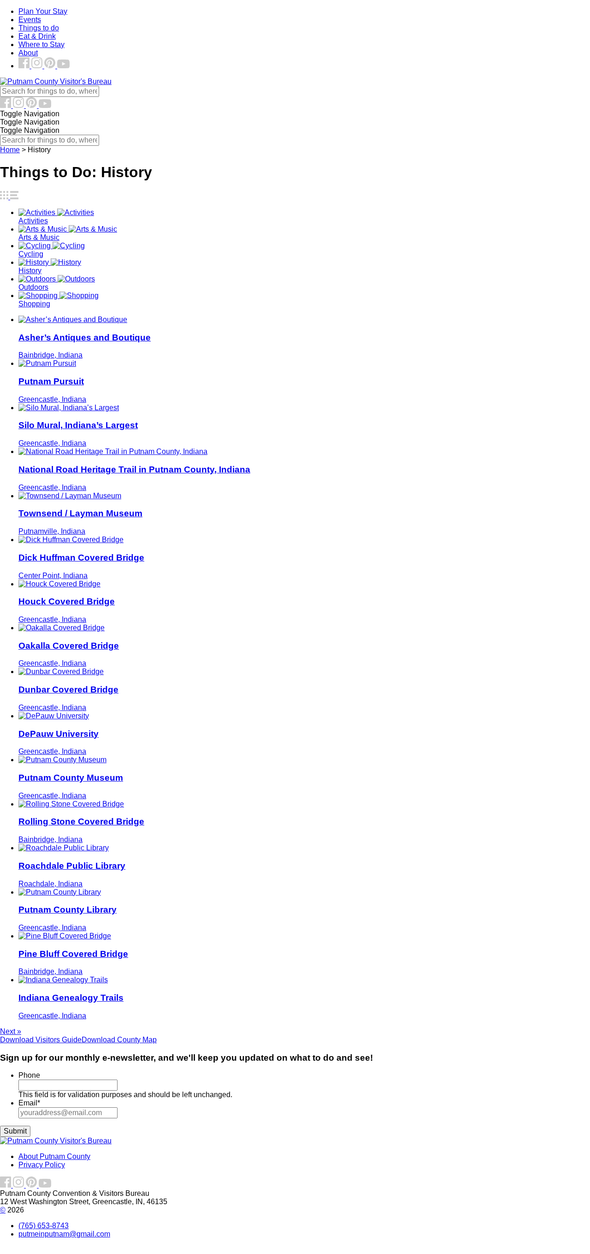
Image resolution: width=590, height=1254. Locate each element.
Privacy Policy (41, 1165)
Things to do (38, 28)
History (29, 271)
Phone (29, 1075)
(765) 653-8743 (43, 1226)
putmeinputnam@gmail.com (64, 1234)
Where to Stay (41, 44)
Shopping (34, 304)
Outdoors (33, 287)
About (28, 53)
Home (10, 150)
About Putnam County (54, 1156)
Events (29, 20)
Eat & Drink (37, 36)
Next (10, 1031)
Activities (33, 221)
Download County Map (119, 1040)
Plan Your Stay (42, 11)
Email (29, 1103)
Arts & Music (38, 237)
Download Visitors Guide (41, 1040)
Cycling (30, 254)
